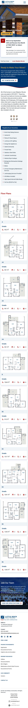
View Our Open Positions (10, 603)
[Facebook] (2, 637)
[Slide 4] (14, 121)
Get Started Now (8, 80)
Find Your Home (5, 61)
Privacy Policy (14, 694)
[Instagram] (5, 637)
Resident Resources (6, 656)
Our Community (5, 673)
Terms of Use (14, 695)
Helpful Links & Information (8, 652)
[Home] (8, 3)
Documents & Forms (6, 649)
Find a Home (4, 640)
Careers (3, 676)
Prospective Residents (7, 644)
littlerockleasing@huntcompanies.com (10, 633)
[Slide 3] (13, 121)
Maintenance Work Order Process (10, 666)
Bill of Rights (4, 664)
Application (4, 647)
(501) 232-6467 (4, 631)
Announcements (5, 661)
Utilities (3, 659)
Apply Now (5, 34)
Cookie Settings (14, 697)
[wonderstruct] (14, 701)
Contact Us (4, 680)
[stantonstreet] (14, 705)
